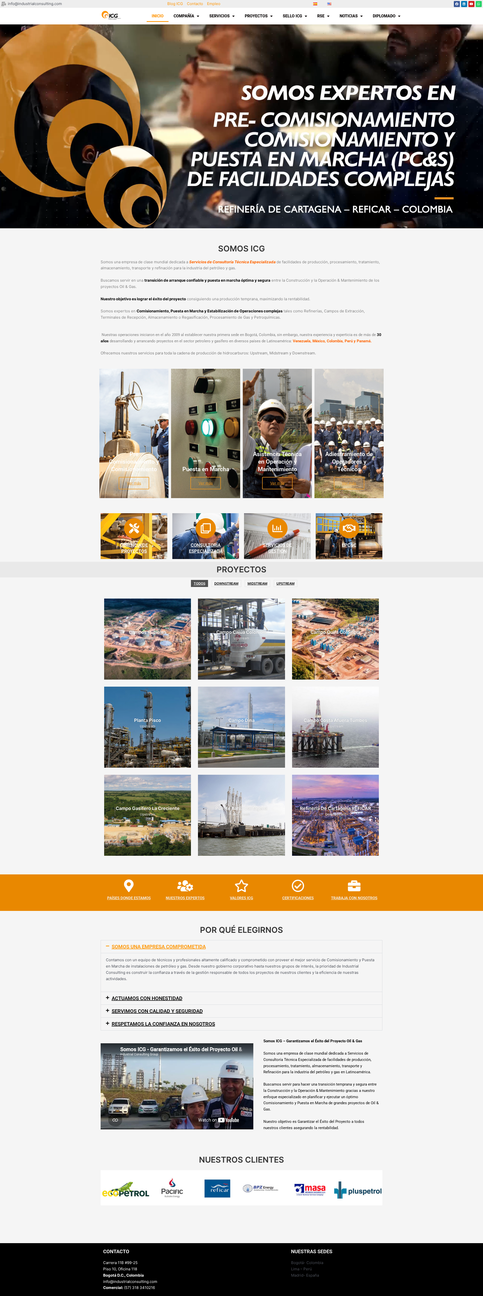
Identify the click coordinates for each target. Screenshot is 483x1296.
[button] (241, 946)
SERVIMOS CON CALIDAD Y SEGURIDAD (157, 1011)
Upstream (285, 583)
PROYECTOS (256, 16)
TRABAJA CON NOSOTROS (354, 898)
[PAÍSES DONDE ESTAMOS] (129, 885)
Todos (199, 583)
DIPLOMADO (384, 16)
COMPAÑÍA (184, 16)
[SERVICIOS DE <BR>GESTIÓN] (277, 528)
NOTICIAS (349, 16)
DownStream (226, 583)
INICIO (158, 16)
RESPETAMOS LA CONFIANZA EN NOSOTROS (163, 1024)
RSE (321, 16)
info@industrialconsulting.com (130, 1281)
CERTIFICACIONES (298, 898)
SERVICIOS (219, 16)
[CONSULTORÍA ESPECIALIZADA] (206, 528)
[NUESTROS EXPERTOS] (185, 885)
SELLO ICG (292, 16)
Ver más (134, 483)
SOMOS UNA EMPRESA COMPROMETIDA (159, 947)
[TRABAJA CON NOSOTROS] (354, 885)
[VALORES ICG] (241, 885)
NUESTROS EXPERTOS (185, 898)
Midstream (257, 583)
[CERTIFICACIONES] (298, 885)
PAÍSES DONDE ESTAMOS (129, 898)
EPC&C (349, 545)
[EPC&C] (349, 528)
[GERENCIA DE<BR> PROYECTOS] (134, 528)
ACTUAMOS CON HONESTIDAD (147, 998)
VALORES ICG (241, 898)
